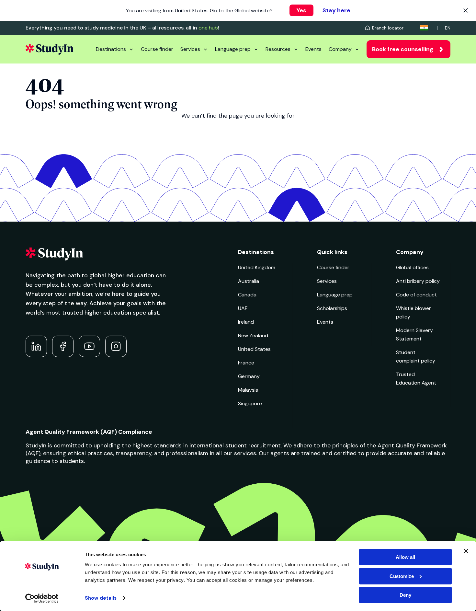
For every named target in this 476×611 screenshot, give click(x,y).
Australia (248, 281)
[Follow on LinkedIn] (36, 346)
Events (313, 49)
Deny (405, 595)
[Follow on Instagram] (116, 346)
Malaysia (248, 389)
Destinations (111, 49)
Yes (301, 10)
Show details (101, 598)
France (246, 362)
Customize (402, 576)
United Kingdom (256, 267)
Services (190, 49)
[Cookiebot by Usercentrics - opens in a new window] (42, 598)
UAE (243, 308)
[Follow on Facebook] (63, 346)
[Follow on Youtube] (89, 346)
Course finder (157, 49)
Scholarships (332, 308)
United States (254, 349)
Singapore (250, 403)
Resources (278, 49)
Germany (249, 376)
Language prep (233, 49)
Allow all (405, 557)
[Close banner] (466, 551)
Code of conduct (416, 294)
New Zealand (253, 335)
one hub (208, 27)
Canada (247, 294)
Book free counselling (402, 49)
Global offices (412, 267)
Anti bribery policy (418, 281)
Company (340, 49)
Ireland (246, 321)
